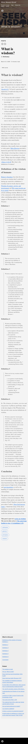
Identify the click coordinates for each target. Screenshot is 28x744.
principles (5, 535)
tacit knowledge (8, 487)
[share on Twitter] (5, 44)
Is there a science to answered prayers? (12, 711)
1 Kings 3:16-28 (6, 162)
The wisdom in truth (7, 669)
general (4, 531)
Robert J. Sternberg (7, 177)
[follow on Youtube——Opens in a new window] (2, 10)
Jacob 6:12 (5, 89)
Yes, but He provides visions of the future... (13, 689)
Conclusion (5, 659)
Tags (12, 5)
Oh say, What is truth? (8, 671)
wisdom (4, 538)
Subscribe (17, 5)
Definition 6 (5, 656)
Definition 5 (5, 653)
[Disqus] (14, 571)
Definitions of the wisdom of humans (12, 640)
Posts (7, 6)
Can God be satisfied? (8, 708)
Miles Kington (14, 148)
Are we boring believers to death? (11, 706)
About (2, 6)
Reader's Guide (5, 5)
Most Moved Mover (8, 2)
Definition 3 (5, 647)
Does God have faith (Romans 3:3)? (11, 678)
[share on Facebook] (2, 44)
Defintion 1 (5, 641)
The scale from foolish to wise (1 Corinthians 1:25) (14, 522)
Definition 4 (5, 650)
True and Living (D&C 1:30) (9, 699)
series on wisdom (20, 519)
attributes (5, 527)
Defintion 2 (5, 644)
